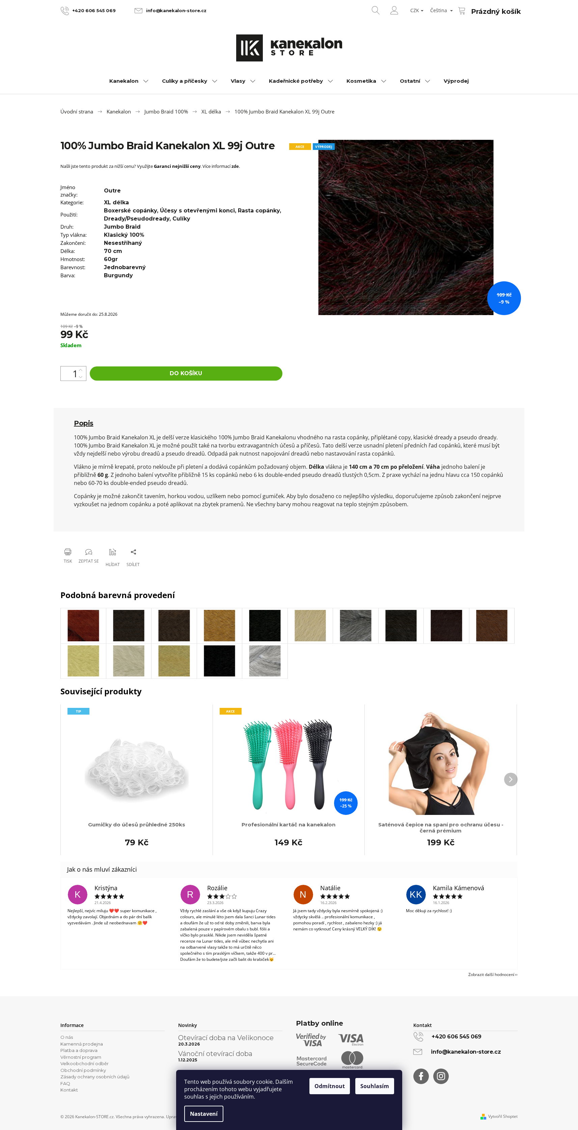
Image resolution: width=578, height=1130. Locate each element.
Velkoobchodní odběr (84, 1063)
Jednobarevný (125, 267)
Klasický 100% (124, 235)
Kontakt (69, 1090)
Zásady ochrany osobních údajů (95, 1076)
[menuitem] (129, 81)
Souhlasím (374, 1086)
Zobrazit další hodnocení (491, 974)
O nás (66, 1037)
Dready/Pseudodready (136, 218)
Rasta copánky (259, 210)
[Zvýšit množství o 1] (80, 370)
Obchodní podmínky (83, 1070)
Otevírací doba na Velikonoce (226, 1038)
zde (235, 166)
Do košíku (186, 373)
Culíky (181, 218)
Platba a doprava (79, 1050)
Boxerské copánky (130, 210)
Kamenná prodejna (81, 1044)
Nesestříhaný (123, 243)
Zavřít (94, 534)
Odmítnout (329, 1086)
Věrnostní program (80, 1057)
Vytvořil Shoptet (503, 1116)
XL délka (116, 202)
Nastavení (204, 1114)
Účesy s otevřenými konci (197, 210)
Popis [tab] (83, 423)
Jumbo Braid (122, 227)
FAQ (65, 1083)
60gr (111, 259)
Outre (112, 190)
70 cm (113, 251)
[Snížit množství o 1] (80, 377)
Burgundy (118, 275)
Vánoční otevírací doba (215, 1053)
